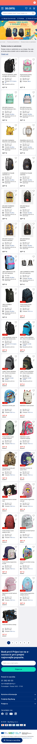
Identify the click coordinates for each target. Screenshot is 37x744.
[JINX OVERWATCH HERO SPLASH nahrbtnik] (27, 270)
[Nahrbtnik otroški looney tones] (27, 560)
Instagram (6, 714)
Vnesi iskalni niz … (16, 13)
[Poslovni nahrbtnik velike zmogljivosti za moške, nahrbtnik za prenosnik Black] (9, 73)
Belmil (29, 81)
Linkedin (15, 714)
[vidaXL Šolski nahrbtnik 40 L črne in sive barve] (9, 370)
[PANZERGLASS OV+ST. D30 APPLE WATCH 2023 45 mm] (27, 139)
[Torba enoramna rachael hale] (9, 497)
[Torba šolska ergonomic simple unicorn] (27, 591)
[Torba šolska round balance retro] (9, 528)
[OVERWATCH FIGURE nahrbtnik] (27, 172)
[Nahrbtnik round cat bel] (27, 403)
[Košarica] (34, 8)
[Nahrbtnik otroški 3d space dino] (27, 466)
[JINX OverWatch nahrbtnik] (9, 303)
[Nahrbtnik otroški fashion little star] (27, 528)
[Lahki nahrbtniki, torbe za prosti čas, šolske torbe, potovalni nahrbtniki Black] (9, 336)
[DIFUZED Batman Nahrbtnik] (27, 237)
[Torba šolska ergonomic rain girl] (27, 497)
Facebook (2, 714)
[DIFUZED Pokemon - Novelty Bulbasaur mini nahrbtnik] (9, 106)
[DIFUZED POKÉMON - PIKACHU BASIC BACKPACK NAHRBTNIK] (9, 205)
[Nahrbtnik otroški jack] (9, 403)
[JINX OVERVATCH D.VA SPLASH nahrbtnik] (9, 270)
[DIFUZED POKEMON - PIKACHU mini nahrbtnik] (9, 139)
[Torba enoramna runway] (9, 622)
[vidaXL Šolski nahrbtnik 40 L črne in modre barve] (27, 336)
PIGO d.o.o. (30, 311)
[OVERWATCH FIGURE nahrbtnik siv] (9, 172)
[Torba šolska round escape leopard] (9, 435)
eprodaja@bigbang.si (8, 683)
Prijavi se (18, 669)
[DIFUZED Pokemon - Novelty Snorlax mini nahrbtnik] (27, 106)
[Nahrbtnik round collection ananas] (27, 435)
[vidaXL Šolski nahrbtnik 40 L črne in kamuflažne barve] (27, 370)
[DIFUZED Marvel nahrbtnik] (27, 205)
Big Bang (12, 114)
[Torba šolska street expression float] (27, 303)
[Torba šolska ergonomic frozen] (9, 560)
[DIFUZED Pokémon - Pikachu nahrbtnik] (9, 237)
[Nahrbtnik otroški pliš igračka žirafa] (9, 466)
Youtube (11, 714)
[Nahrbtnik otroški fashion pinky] (9, 591)
